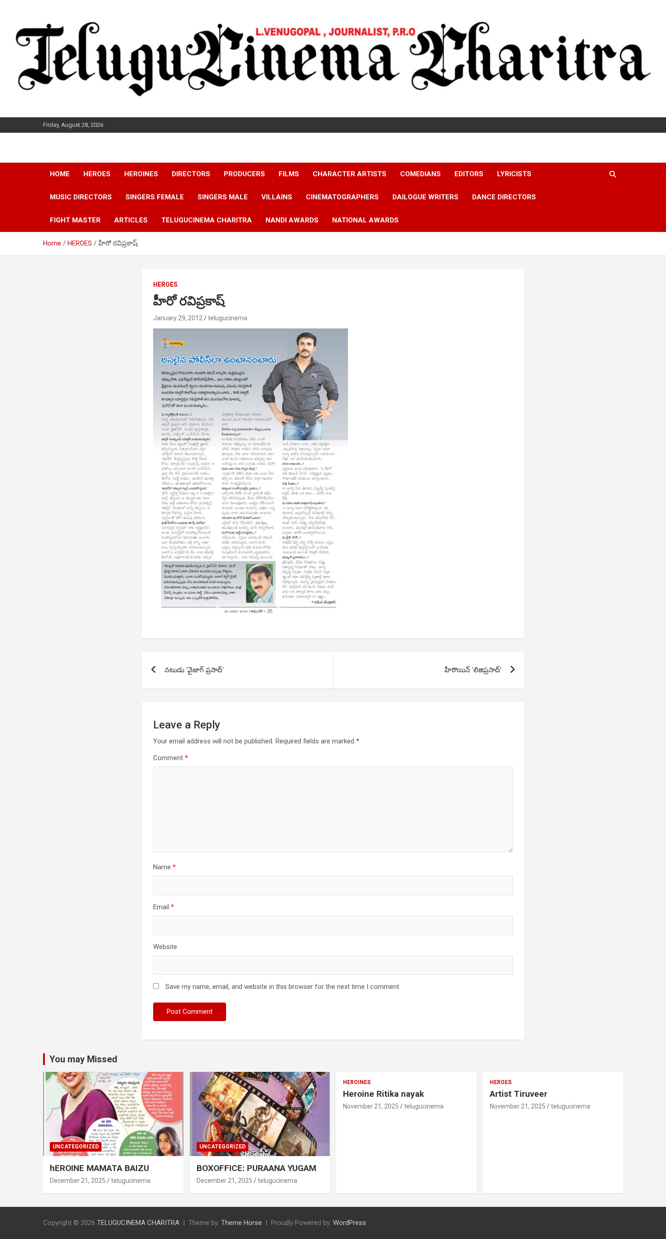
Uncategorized (76, 1146)
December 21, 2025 (78, 1180)
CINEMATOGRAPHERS (342, 197)
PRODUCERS (244, 174)
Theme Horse (241, 1223)
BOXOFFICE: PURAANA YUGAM (256, 1168)
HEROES (97, 174)
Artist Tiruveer (518, 1094)
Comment (170, 758)
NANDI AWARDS (292, 220)
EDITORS (468, 174)
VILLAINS (276, 197)
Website (165, 947)
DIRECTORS (191, 174)
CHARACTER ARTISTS (349, 174)
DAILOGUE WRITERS (425, 197)
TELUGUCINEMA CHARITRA (206, 220)
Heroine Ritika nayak (383, 1094)
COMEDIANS (420, 174)
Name (164, 867)
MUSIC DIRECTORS (81, 197)
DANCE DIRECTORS (504, 197)
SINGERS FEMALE (154, 197)
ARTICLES (131, 220)
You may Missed (83, 1059)
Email (163, 907)
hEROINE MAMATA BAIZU (99, 1168)
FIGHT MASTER (75, 220)
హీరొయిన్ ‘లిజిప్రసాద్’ (473, 670)
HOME (60, 174)
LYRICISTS (514, 174)
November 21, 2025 (371, 1106)
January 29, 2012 (178, 318)
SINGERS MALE (223, 197)
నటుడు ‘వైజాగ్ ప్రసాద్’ (194, 670)
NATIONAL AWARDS (365, 220)
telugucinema (227, 318)
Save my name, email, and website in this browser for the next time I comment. (283, 987)
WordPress (349, 1223)
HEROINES (141, 174)
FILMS (289, 174)
